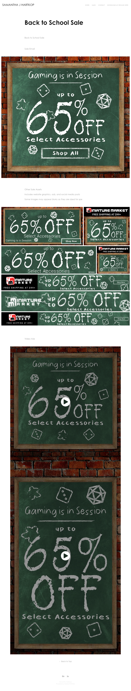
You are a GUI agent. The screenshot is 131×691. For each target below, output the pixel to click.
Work (87, 5)
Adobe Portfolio (69, 684)
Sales (94, 5)
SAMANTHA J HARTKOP (18, 4)
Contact (101, 5)
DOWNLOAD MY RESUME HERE (117, 5)
